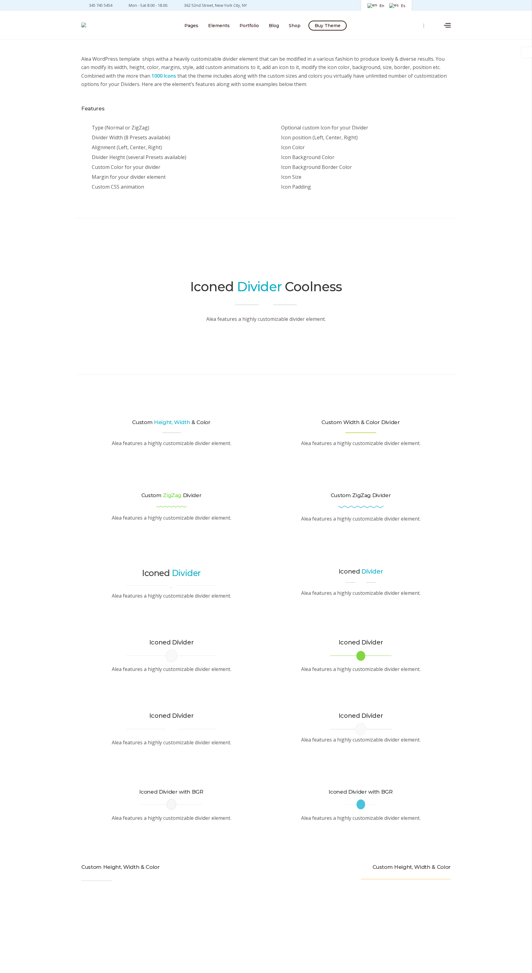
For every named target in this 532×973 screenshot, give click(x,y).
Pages (191, 25)
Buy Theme (328, 25)
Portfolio (249, 25)
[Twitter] (430, 5)
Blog (274, 25)
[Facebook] (421, 5)
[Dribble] (447, 5)
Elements (219, 25)
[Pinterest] (439, 5)
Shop (294, 25)
